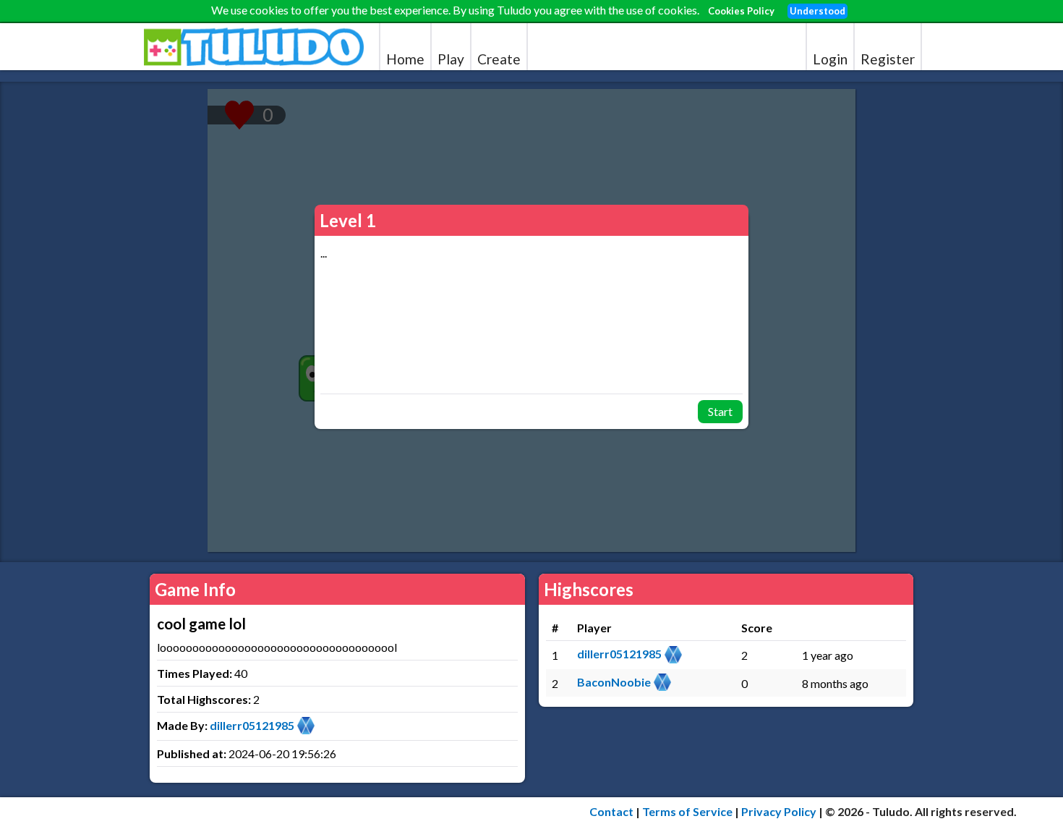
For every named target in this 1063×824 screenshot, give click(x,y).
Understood (817, 11)
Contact (611, 811)
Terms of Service (687, 811)
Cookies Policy (741, 11)
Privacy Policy (778, 811)
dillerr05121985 (252, 725)
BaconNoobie (614, 682)
